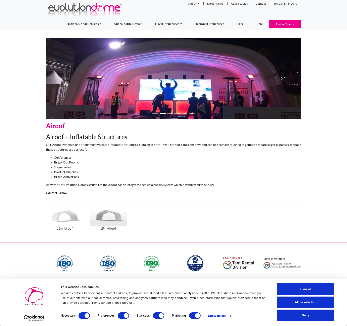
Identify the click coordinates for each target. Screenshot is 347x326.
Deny (305, 315)
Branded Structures (210, 24)
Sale (260, 24)
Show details (217, 315)
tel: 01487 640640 (285, 3)
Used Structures (167, 24)
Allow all (305, 289)
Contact (261, 3)
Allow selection (305, 302)
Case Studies (239, 3)
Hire (240, 24)
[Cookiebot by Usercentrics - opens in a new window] (34, 318)
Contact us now (56, 193)
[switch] (123, 315)
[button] (65, 78)
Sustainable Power (128, 24)
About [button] (192, 3)
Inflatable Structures (83, 24)
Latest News (215, 3)
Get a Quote (285, 24)
